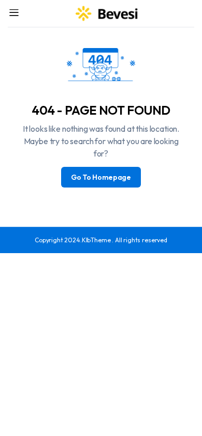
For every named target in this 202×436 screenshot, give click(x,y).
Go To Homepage (101, 177)
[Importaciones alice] (107, 13)
